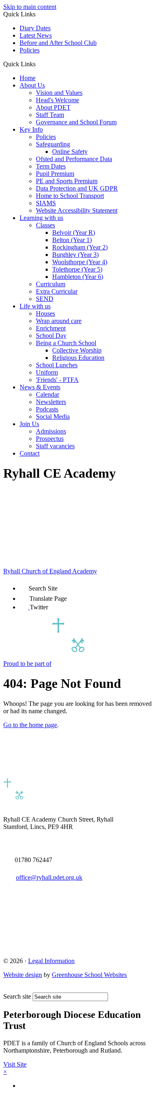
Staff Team (50, 114)
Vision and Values (59, 92)
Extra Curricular (56, 291)
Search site (17, 996)
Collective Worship (77, 350)
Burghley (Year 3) (75, 254)
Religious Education (78, 357)
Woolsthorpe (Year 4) (79, 261)
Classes (45, 225)
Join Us (29, 423)
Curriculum (50, 284)
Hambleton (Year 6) (77, 276)
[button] (38, 63)
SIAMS (46, 203)
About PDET (53, 107)
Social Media (53, 416)
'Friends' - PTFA (57, 379)
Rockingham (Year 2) (80, 247)
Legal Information (51, 960)
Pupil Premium (55, 173)
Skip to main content (29, 6)
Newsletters (51, 401)
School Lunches (56, 365)
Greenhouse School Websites (89, 974)
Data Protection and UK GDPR (77, 188)
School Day (51, 335)
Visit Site (14, 1064)
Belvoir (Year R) (73, 232)
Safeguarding (53, 144)
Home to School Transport (70, 195)
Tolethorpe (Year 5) (77, 269)
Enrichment (51, 328)
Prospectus (50, 438)
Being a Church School (66, 342)
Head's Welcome (57, 100)
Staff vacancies (55, 445)
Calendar (47, 394)
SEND (44, 298)
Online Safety (70, 151)
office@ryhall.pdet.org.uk (49, 877)
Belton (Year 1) (72, 239)
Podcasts (47, 409)
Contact (30, 453)
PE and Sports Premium (66, 180)
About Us (32, 85)
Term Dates (51, 166)
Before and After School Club (58, 42)
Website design (22, 974)
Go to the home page (30, 724)
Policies (30, 50)
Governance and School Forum (76, 122)
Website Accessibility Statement (76, 210)
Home (27, 77)
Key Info (31, 129)
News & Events (40, 387)
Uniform (47, 372)
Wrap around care (59, 320)
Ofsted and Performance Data (74, 158)
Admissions (51, 431)
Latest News (36, 35)
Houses (45, 313)
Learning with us (41, 217)
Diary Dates (35, 28)
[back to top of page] (7, 988)
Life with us (35, 306)
